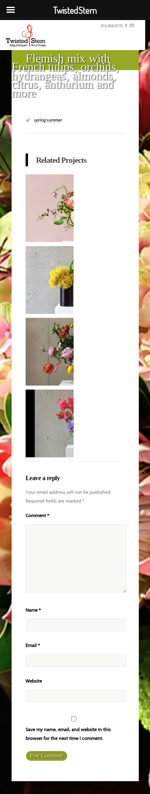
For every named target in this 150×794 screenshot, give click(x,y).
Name (33, 610)
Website (34, 681)
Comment (37, 515)
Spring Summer (48, 120)
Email (33, 645)
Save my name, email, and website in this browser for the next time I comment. (68, 734)
